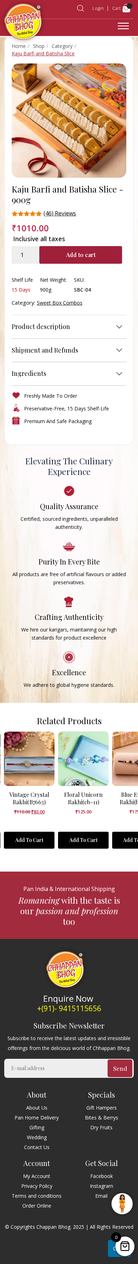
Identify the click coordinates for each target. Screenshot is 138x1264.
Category (62, 46)
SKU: (79, 279)
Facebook (101, 1176)
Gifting (36, 1127)
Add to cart (81, 254)
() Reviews (60, 213)
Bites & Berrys (101, 1117)
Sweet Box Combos (59, 302)
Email (101, 1195)
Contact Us (37, 1147)
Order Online (36, 1205)
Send (120, 1068)
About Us (36, 1107)
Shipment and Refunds (45, 350)
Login (98, 8)
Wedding (37, 1137)
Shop (39, 46)
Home (19, 46)
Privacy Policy (36, 1186)
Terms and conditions (37, 1195)
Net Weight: (53, 279)
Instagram (101, 1186)
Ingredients (29, 373)
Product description (41, 326)
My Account (36, 1176)
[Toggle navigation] (123, 26)
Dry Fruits (101, 1127)
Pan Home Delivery (37, 1117)
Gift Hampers (101, 1107)
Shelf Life (22, 279)
